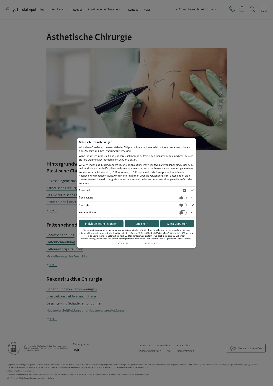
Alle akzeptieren (177, 223)
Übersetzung (86, 197)
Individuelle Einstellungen (101, 223)
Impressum (150, 243)
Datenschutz (123, 243)
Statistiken (85, 205)
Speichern (142, 223)
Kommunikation (88, 212)
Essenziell (84, 190)
